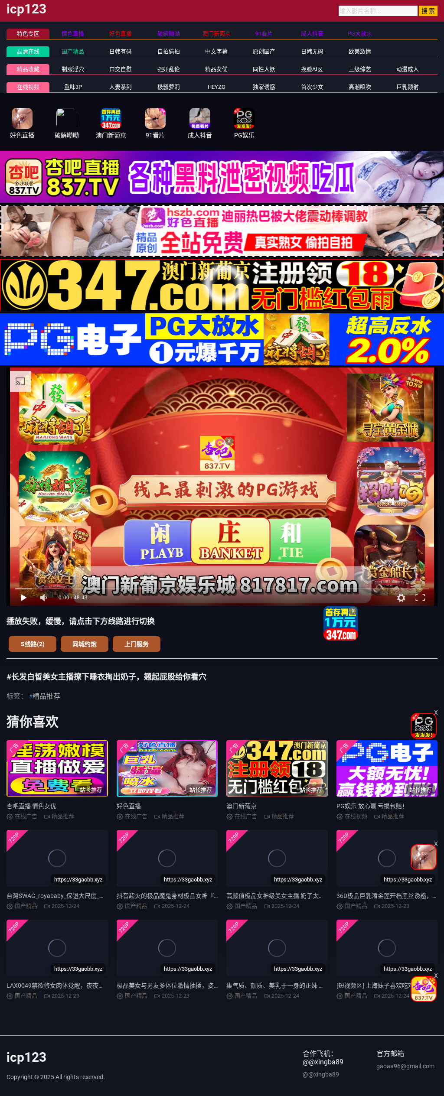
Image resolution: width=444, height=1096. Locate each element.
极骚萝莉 (168, 87)
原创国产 (264, 51)
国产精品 (73, 51)
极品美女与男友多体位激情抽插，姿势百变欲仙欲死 (186, 985)
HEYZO (216, 87)
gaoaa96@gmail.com (405, 1066)
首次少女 (312, 87)
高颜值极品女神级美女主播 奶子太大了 (278, 895)
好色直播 (129, 806)
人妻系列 (120, 87)
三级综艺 (360, 69)
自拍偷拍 (168, 51)
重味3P (73, 87)
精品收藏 (28, 69)
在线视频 (28, 87)
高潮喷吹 (360, 87)
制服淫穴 (73, 69)
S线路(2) (33, 644)
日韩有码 (120, 51)
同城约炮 (84, 644)
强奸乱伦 (168, 69)
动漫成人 (407, 69)
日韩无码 (312, 51)
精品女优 (216, 69)
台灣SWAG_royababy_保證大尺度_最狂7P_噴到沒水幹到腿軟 (88, 895)
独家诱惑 (264, 87)
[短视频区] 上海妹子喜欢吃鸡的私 (381, 985)
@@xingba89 (321, 1074)
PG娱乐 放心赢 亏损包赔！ (372, 806)
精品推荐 (46, 696)
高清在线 (28, 51)
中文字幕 (216, 51)
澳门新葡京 (241, 806)
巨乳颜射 (407, 87)
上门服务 (136, 644)
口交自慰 (120, 69)
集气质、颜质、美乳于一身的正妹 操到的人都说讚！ (296, 985)
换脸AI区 (312, 69)
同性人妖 (264, 69)
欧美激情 (360, 51)
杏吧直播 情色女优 (31, 806)
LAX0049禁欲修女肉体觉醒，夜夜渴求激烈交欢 (71, 985)
